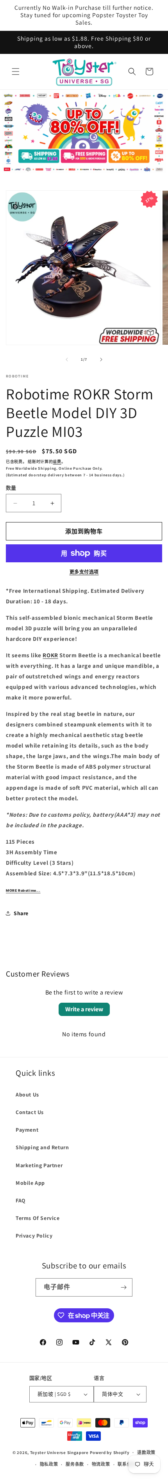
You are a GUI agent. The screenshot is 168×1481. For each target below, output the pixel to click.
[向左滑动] (66, 359)
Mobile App (30, 1182)
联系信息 (127, 1464)
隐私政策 (49, 1464)
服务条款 (75, 1464)
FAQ (21, 1200)
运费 (57, 461)
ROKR (50, 655)
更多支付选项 (84, 572)
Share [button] (21, 913)
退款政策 (146, 1452)
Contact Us (30, 1112)
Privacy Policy (34, 1235)
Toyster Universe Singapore (59, 1452)
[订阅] (123, 1287)
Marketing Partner (39, 1165)
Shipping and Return (42, 1147)
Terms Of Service (38, 1218)
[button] (15, 71)
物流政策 (101, 1464)
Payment (27, 1129)
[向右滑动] (101, 359)
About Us (27, 1094)
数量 (11, 488)
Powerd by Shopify (110, 1452)
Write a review (84, 1009)
